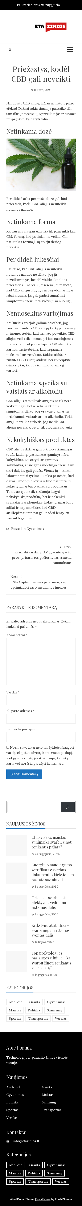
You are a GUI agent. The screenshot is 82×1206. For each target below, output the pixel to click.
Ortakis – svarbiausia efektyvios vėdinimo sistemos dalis (49, 902)
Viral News (43, 1199)
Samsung (54, 1010)
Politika (34, 1010)
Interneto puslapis (20, 729)
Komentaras (17, 635)
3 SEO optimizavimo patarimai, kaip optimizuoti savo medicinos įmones (39, 582)
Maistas (15, 1010)
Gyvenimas (35, 529)
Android (15, 1002)
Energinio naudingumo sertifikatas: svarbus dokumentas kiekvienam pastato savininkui (53, 872)
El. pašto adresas (20, 711)
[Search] (68, 807)
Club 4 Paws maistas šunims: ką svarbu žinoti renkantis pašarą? (52, 842)
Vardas (12, 692)
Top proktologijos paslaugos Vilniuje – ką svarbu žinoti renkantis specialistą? (51, 960)
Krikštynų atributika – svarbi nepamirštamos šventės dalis (51, 930)
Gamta (34, 1002)
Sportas (15, 1018)
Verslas (61, 1018)
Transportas (38, 1018)
